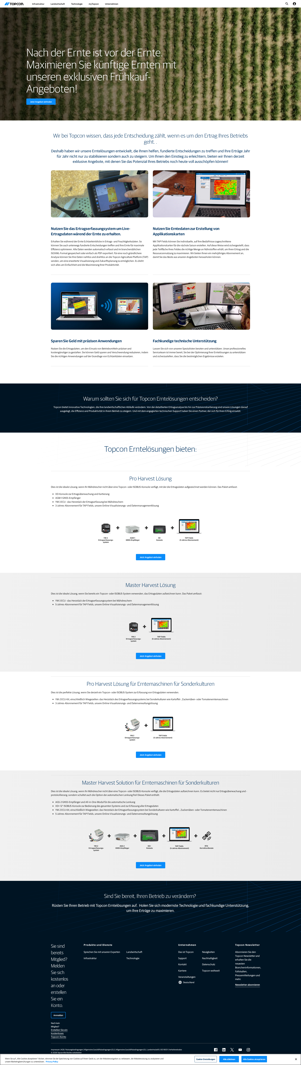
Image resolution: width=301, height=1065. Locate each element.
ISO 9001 (164, 1049)
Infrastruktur (38, 3)
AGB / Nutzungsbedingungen (72, 1049)
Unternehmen (111, 3)
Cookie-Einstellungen (205, 1059)
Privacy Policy (52, 1061)
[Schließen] (296, 1059)
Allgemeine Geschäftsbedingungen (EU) (99, 1049)
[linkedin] (224, 1050)
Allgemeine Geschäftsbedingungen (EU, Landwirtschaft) (137, 1049)
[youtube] (240, 1050)
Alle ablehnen (229, 1059)
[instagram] (248, 1050)
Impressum (55, 1049)
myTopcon (94, 3)
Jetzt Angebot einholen (41, 101)
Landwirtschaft (58, 3)
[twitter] (232, 1050)
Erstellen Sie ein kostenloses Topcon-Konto (59, 1033)
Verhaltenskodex (175, 1049)
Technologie (76, 3)
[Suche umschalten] (287, 4)
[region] (150, 1059)
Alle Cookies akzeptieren (254, 1059)
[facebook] (215, 1050)
